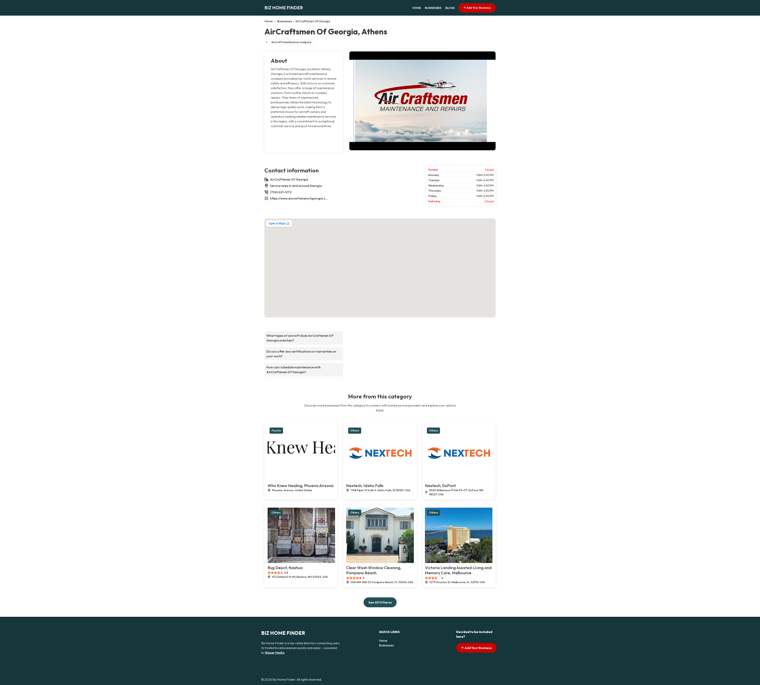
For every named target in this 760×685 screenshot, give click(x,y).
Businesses (433, 8)
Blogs (450, 8)
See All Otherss (380, 602)
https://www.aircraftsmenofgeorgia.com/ (299, 198)
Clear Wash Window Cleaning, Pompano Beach (373, 570)
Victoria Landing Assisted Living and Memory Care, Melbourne (458, 570)
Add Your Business (478, 7)
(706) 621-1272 (281, 192)
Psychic (276, 430)
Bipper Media (274, 653)
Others (354, 430)
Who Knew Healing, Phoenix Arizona (300, 485)
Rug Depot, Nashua (285, 567)
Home (416, 8)
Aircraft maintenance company (291, 42)
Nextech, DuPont (440, 485)
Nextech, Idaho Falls (364, 485)
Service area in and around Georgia (296, 186)
